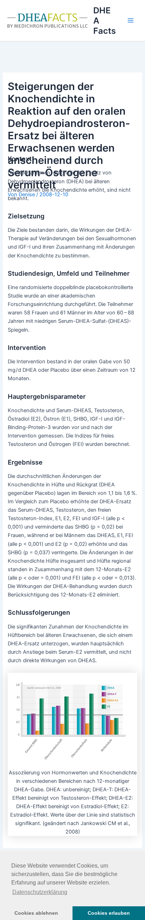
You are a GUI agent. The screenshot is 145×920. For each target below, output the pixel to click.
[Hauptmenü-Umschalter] (130, 20)
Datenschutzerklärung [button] (39, 892)
